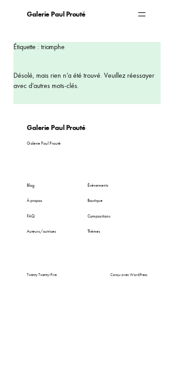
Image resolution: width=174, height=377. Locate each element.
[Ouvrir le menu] (142, 14)
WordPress (138, 274)
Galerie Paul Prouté (56, 14)
